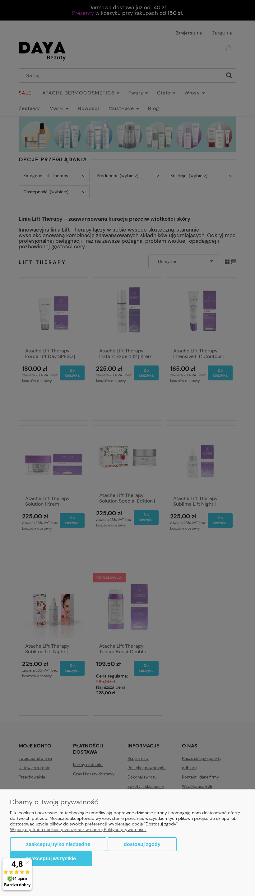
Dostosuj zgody (142, 844)
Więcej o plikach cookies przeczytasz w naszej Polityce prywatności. (78, 829)
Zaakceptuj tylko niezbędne (58, 844)
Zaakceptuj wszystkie (51, 858)
